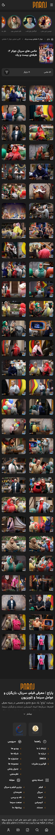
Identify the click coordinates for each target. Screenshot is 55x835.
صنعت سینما (16, 802)
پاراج (48, 39)
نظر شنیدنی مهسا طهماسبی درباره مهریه (15, 31)
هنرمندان (17, 792)
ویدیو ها (14, 748)
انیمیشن (39, 802)
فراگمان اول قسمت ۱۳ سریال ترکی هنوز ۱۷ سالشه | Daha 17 (30, 31)
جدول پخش (12, 769)
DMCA (43, 759)
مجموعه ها (13, 764)
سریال (40, 792)
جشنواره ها (13, 759)
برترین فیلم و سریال (13, 787)
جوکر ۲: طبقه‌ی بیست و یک (34, 39)
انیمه (40, 797)
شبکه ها (14, 754)
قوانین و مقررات (39, 764)
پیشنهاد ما (17, 807)
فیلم (41, 787)
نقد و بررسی (16, 797)
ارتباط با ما (41, 748)
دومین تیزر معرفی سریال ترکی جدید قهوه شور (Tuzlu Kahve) (46, 31)
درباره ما (42, 754)
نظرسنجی (14, 774)
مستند (40, 807)
